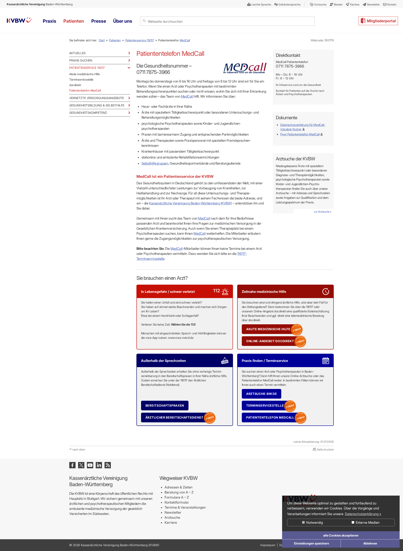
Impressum (267, 545)
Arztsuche (172, 517)
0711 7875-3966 (290, 66)
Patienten (115, 40)
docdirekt (75, 85)
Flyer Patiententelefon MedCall (299, 134)
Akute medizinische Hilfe (84, 74)
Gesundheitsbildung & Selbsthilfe (96, 105)
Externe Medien (367, 522)
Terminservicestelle (81, 79)
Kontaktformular (177, 502)
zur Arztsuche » (322, 211)
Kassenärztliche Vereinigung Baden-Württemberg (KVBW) (190, 203)
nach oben (78, 449)
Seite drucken (325, 449)
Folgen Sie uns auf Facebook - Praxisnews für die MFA (72, 465)
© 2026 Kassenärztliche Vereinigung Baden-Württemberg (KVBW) (114, 545)
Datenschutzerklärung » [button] (363, 514)
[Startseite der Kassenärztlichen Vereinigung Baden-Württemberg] (19, 20)
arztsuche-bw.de (261, 393)
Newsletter (173, 512)
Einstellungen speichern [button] (311, 543)
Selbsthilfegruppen (154, 163)
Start (102, 40)
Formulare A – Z (177, 497)
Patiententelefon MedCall (85, 90)
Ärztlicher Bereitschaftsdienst (174, 417)
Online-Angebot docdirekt (270, 341)
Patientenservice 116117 (139, 40)
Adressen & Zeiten (178, 487)
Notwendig (314, 522)
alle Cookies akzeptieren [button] (341, 535)
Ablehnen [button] (370, 543)
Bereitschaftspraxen (164, 405)
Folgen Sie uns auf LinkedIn (99, 465)
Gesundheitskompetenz (88, 112)
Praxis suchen (80, 60)
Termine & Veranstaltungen (185, 507)
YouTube (90, 465)
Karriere (171, 522)
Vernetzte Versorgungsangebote (96, 98)
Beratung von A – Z (179, 492)
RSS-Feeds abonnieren (108, 465)
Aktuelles (77, 53)
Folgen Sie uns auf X (81, 465)
